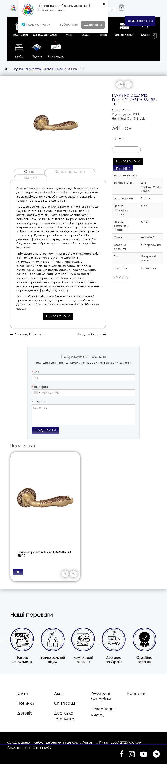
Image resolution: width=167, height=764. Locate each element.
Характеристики (70, 171)
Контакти (136, 693)
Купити (123, 168)
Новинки (25, 703)
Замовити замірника (140, 20)
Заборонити (69, 24)
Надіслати (45, 430)
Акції (58, 693)
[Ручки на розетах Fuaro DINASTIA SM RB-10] (56, 123)
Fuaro (126, 110)
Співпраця (64, 703)
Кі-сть (119, 139)
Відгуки (30, 177)
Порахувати (58, 316)
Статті (23, 693)
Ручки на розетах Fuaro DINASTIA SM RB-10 (47, 69)
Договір (25, 713)
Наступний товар (90, 334)
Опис (29, 171)
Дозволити (93, 24)
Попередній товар (27, 334)
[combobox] (36, 393)
